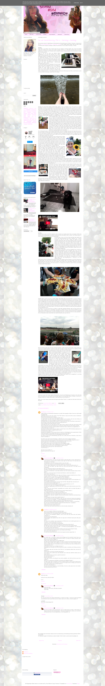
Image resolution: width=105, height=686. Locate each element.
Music (29, 116)
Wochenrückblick (27, 122)
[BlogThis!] (60, 403)
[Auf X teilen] (61, 403)
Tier (29, 120)
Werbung (34, 121)
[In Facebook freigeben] (62, 403)
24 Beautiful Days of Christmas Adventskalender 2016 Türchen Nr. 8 (32, 201)
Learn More (76, 2)
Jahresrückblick (34, 115)
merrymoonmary (69, 683)
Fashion (25, 113)
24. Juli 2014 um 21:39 (52, 509)
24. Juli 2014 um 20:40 (59, 458)
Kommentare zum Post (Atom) (62, 644)
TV (24, 121)
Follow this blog (37, 674)
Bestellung (33, 109)
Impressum (60, 34)
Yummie (54, 404)
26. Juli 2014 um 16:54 (49, 596)
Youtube (25, 124)
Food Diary (33, 113)
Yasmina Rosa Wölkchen (48, 458)
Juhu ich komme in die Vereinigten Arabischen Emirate (32, 220)
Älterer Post (78, 640)
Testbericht (26, 120)
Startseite (60, 640)
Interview (28, 115)
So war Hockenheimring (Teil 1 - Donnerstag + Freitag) (51, 44)
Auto (42, 404)
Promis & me (38, 34)
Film (29, 113)
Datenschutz (66, 34)
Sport (33, 119)
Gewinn (29, 114)
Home (26, 34)
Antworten (43, 453)
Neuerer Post (41, 640)
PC (35, 116)
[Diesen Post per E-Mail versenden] (58, 403)
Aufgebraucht (31, 108)
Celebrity (44, 404)
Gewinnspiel (34, 114)
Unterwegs (51, 404)
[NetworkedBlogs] (37, 672)
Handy (25, 115)
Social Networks (52, 34)
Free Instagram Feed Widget (30, 175)
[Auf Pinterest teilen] (63, 403)
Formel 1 (45, 34)
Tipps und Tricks (33, 120)
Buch (24, 112)
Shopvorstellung (26, 119)
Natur (33, 116)
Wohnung (34, 122)
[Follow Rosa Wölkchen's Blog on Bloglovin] (57, 672)
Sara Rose (43, 411)
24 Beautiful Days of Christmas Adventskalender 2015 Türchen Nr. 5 (32, 210)
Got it (81, 2)
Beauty (28, 109)
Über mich (31, 34)
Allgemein (26, 108)
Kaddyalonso (26, 651)
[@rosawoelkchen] (26, 133)
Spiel (30, 119)
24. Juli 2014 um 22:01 (59, 535)
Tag (35, 119)
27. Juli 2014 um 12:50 (59, 608)
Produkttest (26, 117)
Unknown (43, 573)
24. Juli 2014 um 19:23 (49, 411)
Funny (48, 404)
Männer (25, 116)
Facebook (34, 112)
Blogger (78, 683)
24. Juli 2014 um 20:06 (49, 573)
